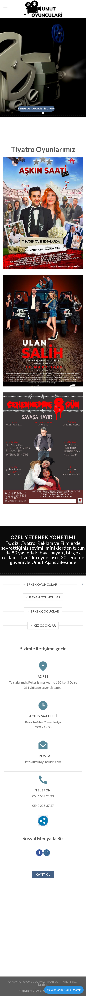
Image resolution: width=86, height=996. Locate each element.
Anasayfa (14, 981)
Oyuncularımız (34, 981)
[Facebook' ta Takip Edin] (39, 852)
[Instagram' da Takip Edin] (46, 852)
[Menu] (5, 9)
